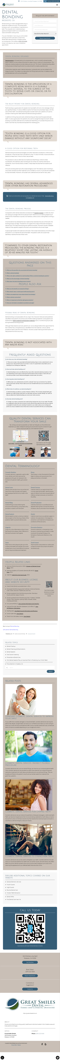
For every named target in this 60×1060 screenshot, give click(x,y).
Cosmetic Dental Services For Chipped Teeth (28, 812)
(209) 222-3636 (23, 41)
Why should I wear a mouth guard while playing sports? (21, 291)
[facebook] (42, 1044)
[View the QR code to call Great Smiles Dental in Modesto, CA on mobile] (30, 943)
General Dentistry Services (14, 882)
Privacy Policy (14, 1044)
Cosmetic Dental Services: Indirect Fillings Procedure (27, 764)
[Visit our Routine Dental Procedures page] (15, 456)
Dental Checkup (11, 646)
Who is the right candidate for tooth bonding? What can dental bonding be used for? (28, 275)
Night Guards (10, 887)
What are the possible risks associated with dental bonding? (22, 270)
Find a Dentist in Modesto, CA (15, 664)
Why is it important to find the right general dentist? (20, 300)
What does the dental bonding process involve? (19, 281)
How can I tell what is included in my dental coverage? (20, 302)
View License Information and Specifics (28, 603)
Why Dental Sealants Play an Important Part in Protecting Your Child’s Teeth (27, 660)
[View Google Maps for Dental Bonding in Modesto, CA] (20, 442)
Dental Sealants (11, 652)
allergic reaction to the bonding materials (24, 320)
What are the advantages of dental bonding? (18, 278)
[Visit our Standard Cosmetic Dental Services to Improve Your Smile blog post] (28, 714)
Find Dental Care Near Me (14, 899)
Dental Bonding (15, 626)
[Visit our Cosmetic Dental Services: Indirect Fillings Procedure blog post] (28, 761)
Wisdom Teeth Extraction (13, 893)
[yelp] (45, 1044)
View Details (19, 613)
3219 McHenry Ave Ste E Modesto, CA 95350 (31, 1)
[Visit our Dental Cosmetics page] (30, 456)
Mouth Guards (11, 884)
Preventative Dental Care (13, 657)
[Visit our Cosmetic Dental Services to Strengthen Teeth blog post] (28, 854)
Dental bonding (9, 60)
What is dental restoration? (14, 297)
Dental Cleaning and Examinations (16, 649)
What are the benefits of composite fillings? (18, 288)
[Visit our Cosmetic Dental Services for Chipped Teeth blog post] (28, 810)
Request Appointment (30, 975)
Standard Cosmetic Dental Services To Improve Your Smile (29, 717)
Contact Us (30, 989)
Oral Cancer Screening (13, 654)
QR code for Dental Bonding (10, 629)
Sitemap (19, 1044)
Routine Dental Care (12, 890)
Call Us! (53, 1)
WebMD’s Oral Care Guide (19, 575)
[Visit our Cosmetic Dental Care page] (46, 456)
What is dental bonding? (13, 273)
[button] (57, 4)
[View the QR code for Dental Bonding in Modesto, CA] (43, 440)
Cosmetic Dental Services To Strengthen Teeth (29, 856)
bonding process (38, 213)
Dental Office (10, 896)
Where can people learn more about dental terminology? (21, 294)
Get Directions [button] (30, 962)
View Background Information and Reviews (26, 611)
